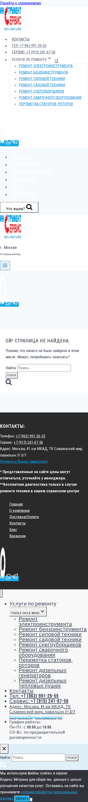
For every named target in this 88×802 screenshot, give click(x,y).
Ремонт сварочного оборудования (50, 97)
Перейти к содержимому (20, 3)
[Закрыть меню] (1, 594)
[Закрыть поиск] (4, 749)
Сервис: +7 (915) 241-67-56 (33, 52)
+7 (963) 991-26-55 (30, 436)
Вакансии (23, 194)
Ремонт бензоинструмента (43, 72)
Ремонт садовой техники (42, 85)
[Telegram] (15, 143)
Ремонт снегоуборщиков (41, 91)
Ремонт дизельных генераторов (43, 673)
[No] (31, 800)
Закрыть (21, 798)
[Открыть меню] (5, 265)
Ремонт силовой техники (42, 79)
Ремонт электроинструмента (46, 66)
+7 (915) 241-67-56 (28, 442)
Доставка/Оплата (31, 172)
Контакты (20, 39)
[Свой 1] (3, 143)
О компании (26, 164)
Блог (17, 187)
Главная (21, 157)
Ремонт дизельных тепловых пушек (43, 683)
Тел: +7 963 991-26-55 (29, 46)
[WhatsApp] (8, 143)
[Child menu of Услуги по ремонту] (56, 61)
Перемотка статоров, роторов (46, 104)
